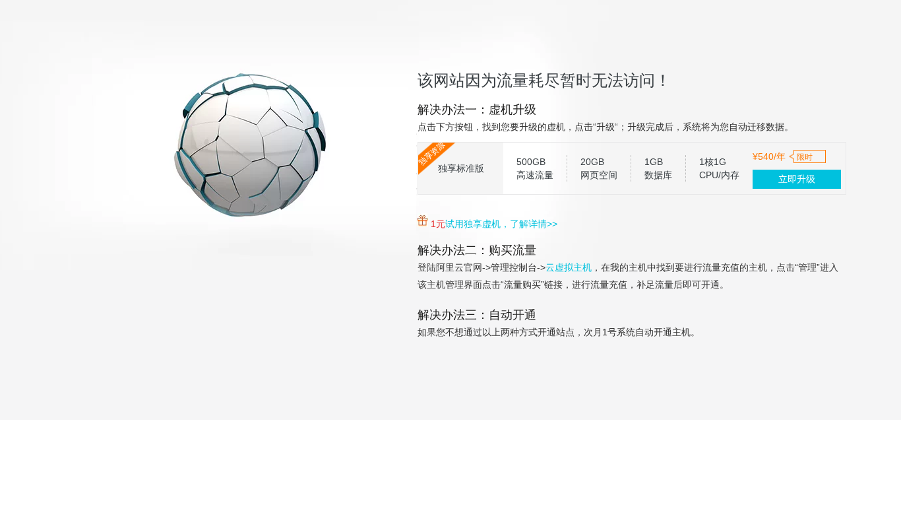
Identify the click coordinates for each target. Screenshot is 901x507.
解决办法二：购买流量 (477, 250)
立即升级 (796, 179)
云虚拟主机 (568, 267)
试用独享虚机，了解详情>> (501, 224)
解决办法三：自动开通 (477, 314)
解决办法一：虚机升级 (477, 109)
